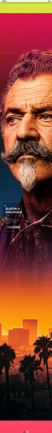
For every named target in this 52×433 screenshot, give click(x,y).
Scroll (26, 431)
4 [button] (9, 230)
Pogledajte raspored (12, 226)
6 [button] (11, 230)
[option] (26, 216)
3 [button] (8, 230)
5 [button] (10, 230)
